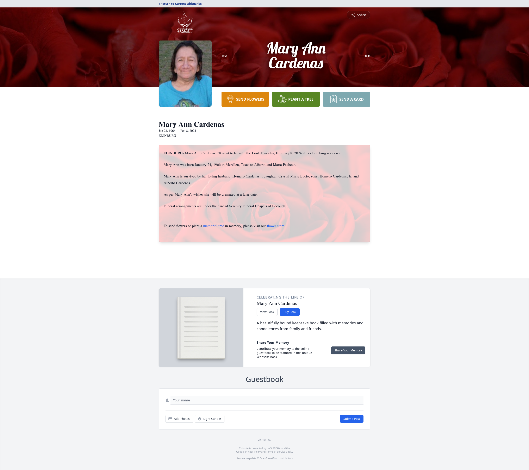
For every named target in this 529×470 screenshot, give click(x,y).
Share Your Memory (348, 350)
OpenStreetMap (269, 458)
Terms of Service (275, 451)
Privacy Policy (253, 451)
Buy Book (290, 312)
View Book (267, 312)
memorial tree (213, 225)
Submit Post (351, 419)
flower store (275, 225)
